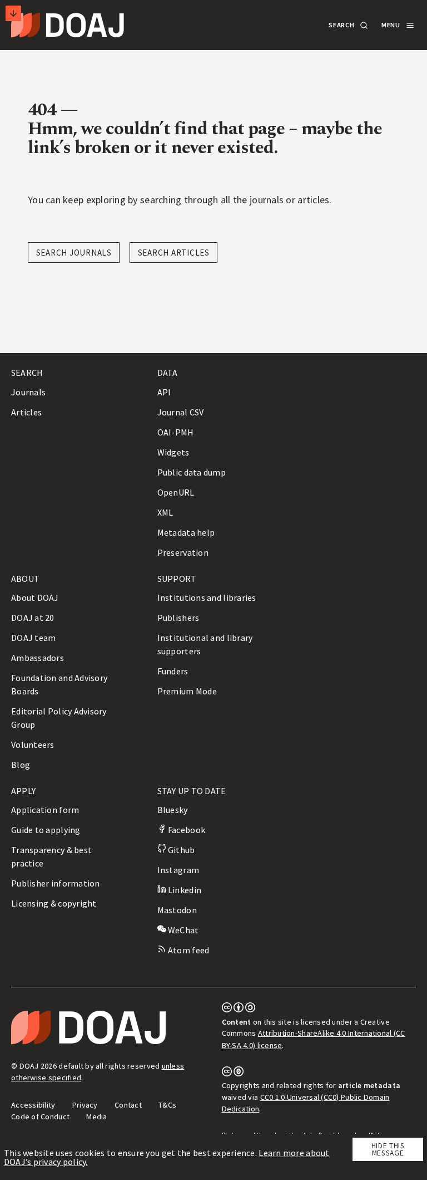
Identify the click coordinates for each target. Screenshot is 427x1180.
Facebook (185, 829)
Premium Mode (187, 691)
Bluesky (172, 809)
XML (165, 512)
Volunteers (32, 744)
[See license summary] (239, 1010)
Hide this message (388, 1149)
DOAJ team (33, 637)
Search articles (174, 252)
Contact (128, 1105)
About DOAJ (35, 597)
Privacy (85, 1105)
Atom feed (188, 950)
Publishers (178, 617)
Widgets (173, 452)
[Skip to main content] (13, 13)
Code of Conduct (40, 1117)
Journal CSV (180, 412)
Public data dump (191, 472)
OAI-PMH (175, 432)
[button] (347, 25)
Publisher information (55, 883)
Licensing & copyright (54, 903)
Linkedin (183, 889)
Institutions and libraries (206, 597)
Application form (45, 809)
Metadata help (186, 532)
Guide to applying (46, 829)
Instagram (178, 869)
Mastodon (177, 909)
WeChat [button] (182, 930)
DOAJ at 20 (32, 617)
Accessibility (33, 1105)
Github (180, 849)
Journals (28, 392)
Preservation (182, 552)
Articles (26, 412)
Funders (172, 671)
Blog (20, 764)
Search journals (74, 252)
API (164, 392)
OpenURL (176, 492)
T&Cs (167, 1105)
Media (96, 1117)
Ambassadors (37, 657)
